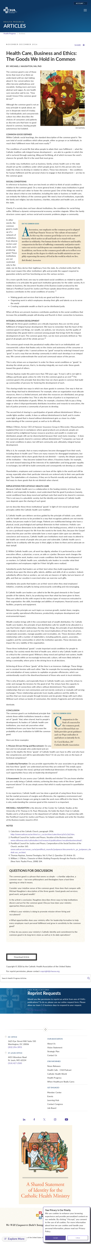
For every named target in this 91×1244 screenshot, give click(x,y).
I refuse (78, 1238)
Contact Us (52, 1055)
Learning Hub (53, 1100)
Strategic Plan (53, 1051)
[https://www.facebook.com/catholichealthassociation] (34, 1119)
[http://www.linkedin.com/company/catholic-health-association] (24, 1119)
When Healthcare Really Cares (60, 1081)
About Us (51, 1043)
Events (50, 1096)
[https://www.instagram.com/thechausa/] (55, 1120)
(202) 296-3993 (15, 1047)
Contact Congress (55, 1104)
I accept (55, 1238)
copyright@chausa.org (49, 971)
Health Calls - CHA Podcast (59, 1070)
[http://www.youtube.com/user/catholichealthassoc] (66, 1119)
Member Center (54, 1092)
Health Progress (10, 33)
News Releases (54, 1066)
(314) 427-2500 (15, 1063)
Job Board (51, 1108)
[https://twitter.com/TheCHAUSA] (44, 1119)
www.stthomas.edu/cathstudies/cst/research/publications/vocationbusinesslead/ (46, 840)
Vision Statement (54, 1047)
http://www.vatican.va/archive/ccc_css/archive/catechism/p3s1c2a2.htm (42, 834)
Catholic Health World (57, 1074)
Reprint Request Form (37, 1010)
